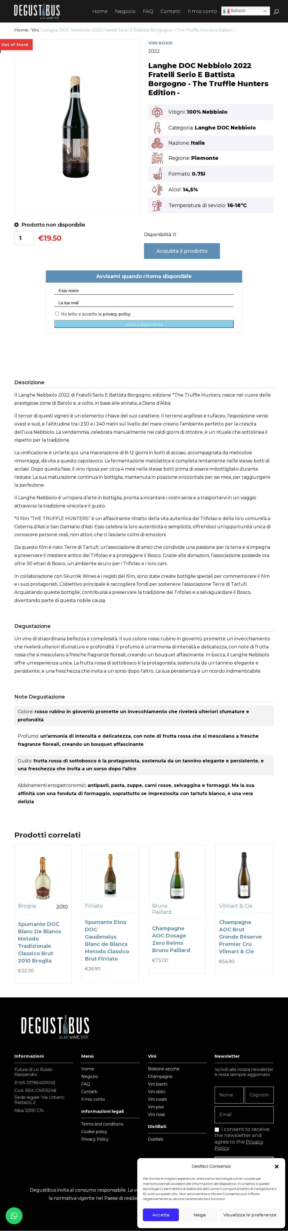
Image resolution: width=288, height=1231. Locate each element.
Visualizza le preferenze (249, 1214)
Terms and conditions (102, 1124)
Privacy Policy (95, 1139)
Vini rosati (157, 1099)
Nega (200, 1214)
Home (100, 11)
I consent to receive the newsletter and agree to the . (242, 1138)
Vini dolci (156, 1092)
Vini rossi (156, 1115)
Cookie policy (94, 1132)
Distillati (155, 1139)
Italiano (238, 10)
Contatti (171, 11)
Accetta (160, 1214)
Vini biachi (157, 1084)
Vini (35, 30)
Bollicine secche (163, 1069)
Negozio (125, 11)
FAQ (148, 11)
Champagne (160, 1077)
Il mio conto (202, 11)
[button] (277, 1166)
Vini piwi (156, 1107)
